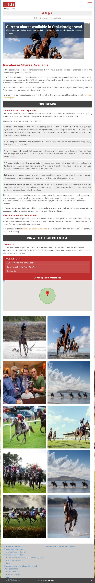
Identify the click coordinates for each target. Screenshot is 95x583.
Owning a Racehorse (15, 560)
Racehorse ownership (13, 546)
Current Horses (12, 572)
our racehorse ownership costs (20, 263)
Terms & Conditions (67, 546)
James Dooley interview (16, 552)
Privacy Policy (52, 546)
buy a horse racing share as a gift (21, 267)
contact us (11, 271)
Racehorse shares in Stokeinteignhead (20, 566)
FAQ (8, 563)
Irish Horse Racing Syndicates (34, 229)
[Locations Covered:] (4, 4)
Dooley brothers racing (13, 549)
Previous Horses (13, 574)
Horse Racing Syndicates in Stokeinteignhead (25, 558)
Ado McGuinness (13, 580)
